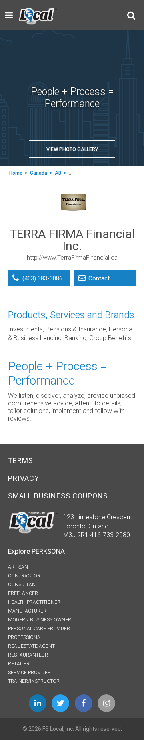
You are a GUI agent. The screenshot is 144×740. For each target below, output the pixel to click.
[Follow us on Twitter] (60, 703)
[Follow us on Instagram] (106, 703)
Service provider (29, 672)
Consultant (23, 584)
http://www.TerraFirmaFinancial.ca (72, 257)
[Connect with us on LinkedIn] (37, 703)
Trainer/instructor (34, 681)
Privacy (23, 478)
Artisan (18, 567)
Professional (25, 637)
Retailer (19, 664)
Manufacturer (27, 611)
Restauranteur (28, 655)
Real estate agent (31, 646)
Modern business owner (39, 620)
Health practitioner (34, 602)
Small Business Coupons (58, 496)
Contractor (24, 576)
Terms (20, 460)
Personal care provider (39, 628)
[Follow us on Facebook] (83, 703)
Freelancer (23, 593)
